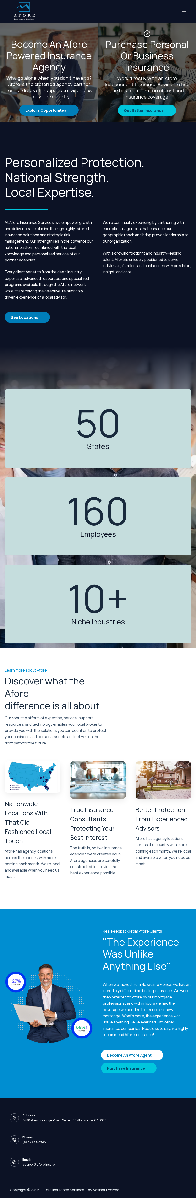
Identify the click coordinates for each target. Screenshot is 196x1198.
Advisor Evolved (106, 1189)
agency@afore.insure (38, 1164)
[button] (49, 110)
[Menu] (184, 12)
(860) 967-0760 (34, 1142)
